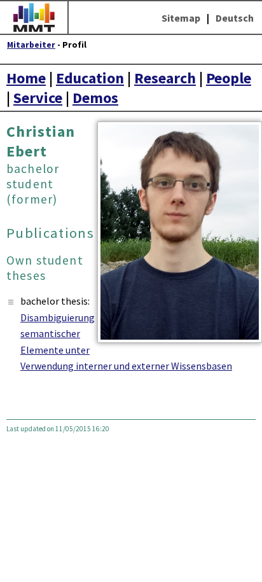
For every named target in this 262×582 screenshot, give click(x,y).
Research (165, 78)
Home (26, 78)
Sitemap (181, 17)
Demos (95, 97)
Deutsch (235, 17)
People (228, 78)
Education (90, 78)
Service (37, 97)
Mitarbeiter (31, 44)
